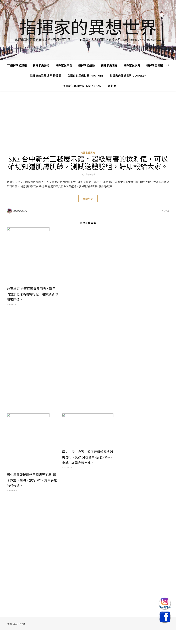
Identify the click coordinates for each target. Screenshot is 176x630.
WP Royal (20, 623)
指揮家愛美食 (64, 65)
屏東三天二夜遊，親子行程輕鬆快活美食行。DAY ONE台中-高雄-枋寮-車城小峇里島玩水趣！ (87, 457)
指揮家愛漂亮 (109, 65)
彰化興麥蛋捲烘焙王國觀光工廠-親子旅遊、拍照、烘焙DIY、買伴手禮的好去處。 (32, 480)
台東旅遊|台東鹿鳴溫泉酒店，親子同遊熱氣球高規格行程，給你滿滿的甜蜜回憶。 (32, 294)
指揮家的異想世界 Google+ (128, 75)
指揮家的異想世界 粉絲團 (45, 75)
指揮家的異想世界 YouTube (85, 75)
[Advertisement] (88, 123)
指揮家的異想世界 (88, 27)
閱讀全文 (88, 198)
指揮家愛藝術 (41, 65)
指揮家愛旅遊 (18, 65)
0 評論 (165, 211)
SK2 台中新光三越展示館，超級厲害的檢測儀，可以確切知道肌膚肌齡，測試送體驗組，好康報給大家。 (88, 162)
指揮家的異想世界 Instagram (82, 86)
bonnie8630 (20, 210)
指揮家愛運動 (86, 65)
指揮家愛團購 (154, 65)
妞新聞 (112, 86)
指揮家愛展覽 (132, 65)
